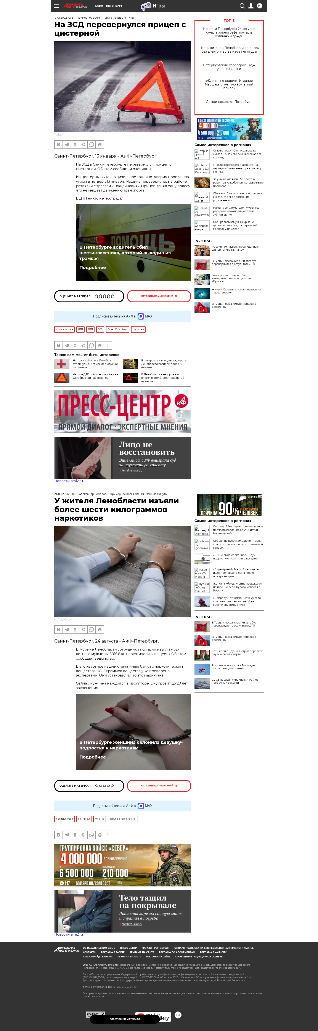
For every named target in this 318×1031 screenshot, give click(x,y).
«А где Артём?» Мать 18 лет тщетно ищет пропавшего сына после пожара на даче (236, 573)
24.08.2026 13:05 (64, 494)
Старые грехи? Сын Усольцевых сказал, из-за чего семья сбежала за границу (237, 154)
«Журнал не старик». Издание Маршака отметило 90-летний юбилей (229, 84)
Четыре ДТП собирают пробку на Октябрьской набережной (95, 376)
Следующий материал (125, 1019)
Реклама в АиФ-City (213, 952)
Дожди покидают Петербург (229, 102)
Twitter (59, 134)
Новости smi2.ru (68, 481)
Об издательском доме (99, 948)
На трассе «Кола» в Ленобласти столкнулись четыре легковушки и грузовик (95, 364)
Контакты (89, 952)
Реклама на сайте (142, 952)
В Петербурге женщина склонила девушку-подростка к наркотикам (131, 745)
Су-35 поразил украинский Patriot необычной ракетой (235, 681)
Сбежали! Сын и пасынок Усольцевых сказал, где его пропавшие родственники (238, 197)
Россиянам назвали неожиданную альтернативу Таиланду (235, 248)
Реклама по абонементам (177, 952)
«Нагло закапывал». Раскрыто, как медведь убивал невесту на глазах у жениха (237, 168)
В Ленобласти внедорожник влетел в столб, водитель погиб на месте (162, 378)
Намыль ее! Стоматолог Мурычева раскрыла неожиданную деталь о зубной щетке (236, 211)
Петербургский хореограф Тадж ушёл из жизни (229, 67)
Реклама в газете (113, 952)
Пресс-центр (128, 948)
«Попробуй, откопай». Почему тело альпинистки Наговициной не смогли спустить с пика (237, 601)
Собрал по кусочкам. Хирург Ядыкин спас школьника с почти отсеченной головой (238, 544)
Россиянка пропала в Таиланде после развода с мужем (233, 667)
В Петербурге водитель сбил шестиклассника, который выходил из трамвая (125, 253)
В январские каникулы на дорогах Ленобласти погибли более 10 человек (164, 364)
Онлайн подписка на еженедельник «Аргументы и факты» (214, 948)
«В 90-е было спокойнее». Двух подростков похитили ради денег (236, 556)
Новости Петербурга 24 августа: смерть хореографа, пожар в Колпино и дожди (229, 32)
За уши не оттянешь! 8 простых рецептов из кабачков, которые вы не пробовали (238, 182)
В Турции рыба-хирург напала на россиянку (234, 305)
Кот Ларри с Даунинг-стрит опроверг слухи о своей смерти (237, 653)
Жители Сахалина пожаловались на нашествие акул (236, 291)
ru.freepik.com (64, 619)
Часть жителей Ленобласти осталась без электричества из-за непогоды (229, 49)
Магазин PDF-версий (155, 948)
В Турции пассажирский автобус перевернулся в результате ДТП (234, 262)
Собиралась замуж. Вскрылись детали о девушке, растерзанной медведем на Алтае (235, 225)
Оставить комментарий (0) (159, 296)
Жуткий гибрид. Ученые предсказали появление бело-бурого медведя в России (238, 587)
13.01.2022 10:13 (63, 17)
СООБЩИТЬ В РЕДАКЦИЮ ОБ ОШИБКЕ (199, 956)
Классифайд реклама (97, 956)
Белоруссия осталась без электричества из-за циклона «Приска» (232, 278)
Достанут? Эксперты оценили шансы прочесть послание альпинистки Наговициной (238, 530)
